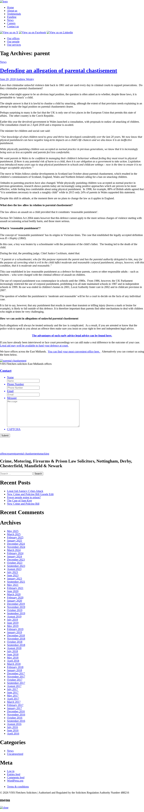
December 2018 (16, 635)
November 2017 (16, 676)
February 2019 (15, 629)
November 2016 (16, 714)
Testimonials (14, 13)
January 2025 (14, 540)
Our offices (13, 38)
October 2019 (14, 610)
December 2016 (16, 711)
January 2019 (14, 632)
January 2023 (14, 578)
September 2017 (16, 682)
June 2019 (12, 622)
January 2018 (14, 670)
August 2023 (14, 569)
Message (12, 397)
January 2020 (14, 600)
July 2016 (12, 727)
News (10, 20)
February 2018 (15, 667)
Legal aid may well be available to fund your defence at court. (34, 345)
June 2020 (12, 591)
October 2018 (14, 641)
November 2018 (16, 638)
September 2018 (16, 644)
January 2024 (14, 556)
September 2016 (16, 720)
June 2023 (12, 575)
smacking (44, 453)
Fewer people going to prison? (24, 497)
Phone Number (15, 384)
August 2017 (14, 686)
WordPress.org (15, 780)
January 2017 (14, 708)
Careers (11, 23)
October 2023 (14, 562)
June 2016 (12, 730)
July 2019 (12, 619)
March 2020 (14, 594)
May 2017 (12, 695)
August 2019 (14, 616)
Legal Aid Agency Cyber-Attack (25, 491)
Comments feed (15, 777)
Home (10, 7)
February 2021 (15, 588)
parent (11, 453)
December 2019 (16, 603)
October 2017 (14, 679)
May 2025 (12, 531)
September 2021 (16, 581)
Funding (11, 16)
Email (10, 391)
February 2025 (15, 537)
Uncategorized (15, 753)
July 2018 (12, 651)
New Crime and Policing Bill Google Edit (30, 494)
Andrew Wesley (25, 79)
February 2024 (15, 553)
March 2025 (14, 534)
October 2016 (14, 717)
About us (12, 10)
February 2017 (15, 705)
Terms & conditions (18, 786)
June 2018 (12, 654)
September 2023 (16, 565)
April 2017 (13, 698)
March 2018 (14, 663)
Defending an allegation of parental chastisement (58, 70)
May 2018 (12, 657)
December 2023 (16, 559)
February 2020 (15, 597)
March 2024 (14, 550)
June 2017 (12, 692)
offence (4, 453)
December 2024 (16, 543)
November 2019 (16, 607)
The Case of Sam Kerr (19, 500)
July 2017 (12, 689)
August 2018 (14, 648)
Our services (14, 44)
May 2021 (12, 584)
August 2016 (14, 724)
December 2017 (16, 673)
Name (10, 377)
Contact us (13, 26)
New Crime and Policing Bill (23, 503)
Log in (10, 771)
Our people (13, 41)
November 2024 (16, 546)
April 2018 (13, 660)
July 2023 (12, 572)
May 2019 (12, 626)
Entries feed (13, 774)
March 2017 (14, 701)
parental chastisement (27, 453)
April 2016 (13, 733)
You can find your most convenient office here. (74, 351)
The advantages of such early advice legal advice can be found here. (72, 335)
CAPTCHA (14, 429)
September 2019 (16, 613)
